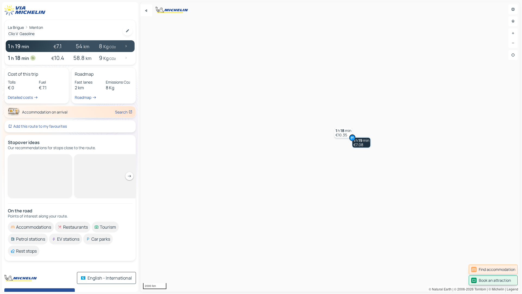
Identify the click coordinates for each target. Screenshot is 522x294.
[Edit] (127, 31)
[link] (493, 269)
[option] (31, 158)
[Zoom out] (513, 43)
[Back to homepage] (26, 10)
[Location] (513, 55)
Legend (512, 289)
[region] (330, 147)
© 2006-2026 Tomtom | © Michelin (479, 289)
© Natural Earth (440, 289)
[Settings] (513, 21)
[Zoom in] (513, 33)
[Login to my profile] (513, 9)
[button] (361, 143)
